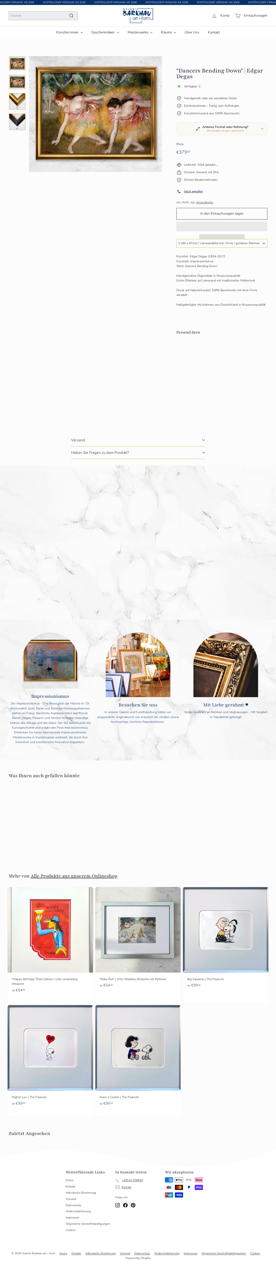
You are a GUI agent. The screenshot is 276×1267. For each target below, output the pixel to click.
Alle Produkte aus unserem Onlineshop (74, 876)
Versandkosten (204, 202)
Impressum (72, 1218)
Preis (179, 144)
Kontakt (214, 32)
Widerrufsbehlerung (78, 1211)
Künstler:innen (68, 32)
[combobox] (43, 15)
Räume (167, 32)
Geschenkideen (103, 32)
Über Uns (192, 32)
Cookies (71, 1230)
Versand (78, 440)
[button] (221, 226)
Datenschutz (74, 1205)
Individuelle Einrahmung (81, 1193)
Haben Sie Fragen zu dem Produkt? (100, 452)
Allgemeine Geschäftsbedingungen (88, 1224)
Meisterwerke (138, 32)
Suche (70, 1180)
